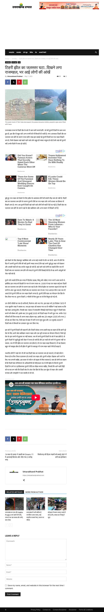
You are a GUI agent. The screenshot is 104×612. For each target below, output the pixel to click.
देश (36, 52)
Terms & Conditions (86, 610)
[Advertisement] (52, 30)
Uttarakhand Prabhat (15, 76)
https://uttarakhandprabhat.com (33, 475)
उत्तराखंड (18, 52)
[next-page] (10, 525)
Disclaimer (72, 610)
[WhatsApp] (25, 82)
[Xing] (25, 480)
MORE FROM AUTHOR (34, 492)
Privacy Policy (35, 610)
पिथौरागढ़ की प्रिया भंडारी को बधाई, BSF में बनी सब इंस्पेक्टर (52, 455)
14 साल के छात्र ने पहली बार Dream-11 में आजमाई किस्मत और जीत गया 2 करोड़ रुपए (19, 457)
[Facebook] (7, 82)
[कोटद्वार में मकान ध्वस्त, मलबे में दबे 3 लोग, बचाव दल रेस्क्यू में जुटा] (57, 503)
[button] (96, 52)
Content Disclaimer (59, 610)
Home (7, 59)
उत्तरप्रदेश (11, 52)
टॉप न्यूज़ (25, 52)
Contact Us (46, 610)
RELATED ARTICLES (14, 492)
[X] (13, 82)
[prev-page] (6, 525)
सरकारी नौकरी (42, 52)
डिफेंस (31, 52)
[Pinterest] (19, 82)
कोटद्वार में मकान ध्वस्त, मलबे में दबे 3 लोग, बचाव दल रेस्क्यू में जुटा (57, 514)
